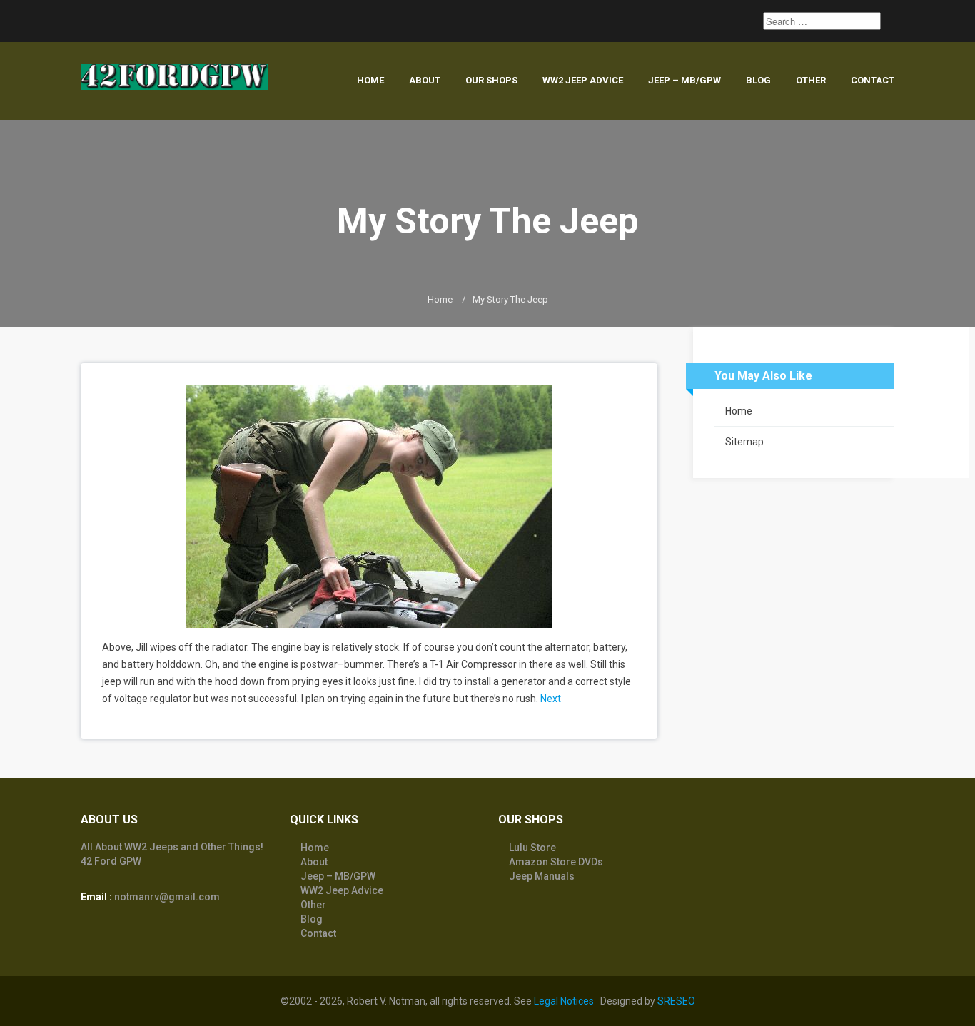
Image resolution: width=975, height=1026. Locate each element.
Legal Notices (564, 1001)
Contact (872, 80)
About (424, 80)
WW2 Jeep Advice (582, 80)
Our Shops (491, 80)
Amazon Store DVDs (556, 862)
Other (811, 80)
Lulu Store (532, 847)
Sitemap (744, 441)
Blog (758, 80)
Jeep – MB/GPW (684, 80)
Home (370, 80)
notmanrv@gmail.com (167, 897)
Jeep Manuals (542, 876)
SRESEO (676, 1001)
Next (550, 698)
